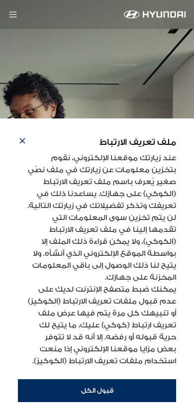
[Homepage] (155, 14)
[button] (22, 142)
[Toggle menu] (13, 14)
